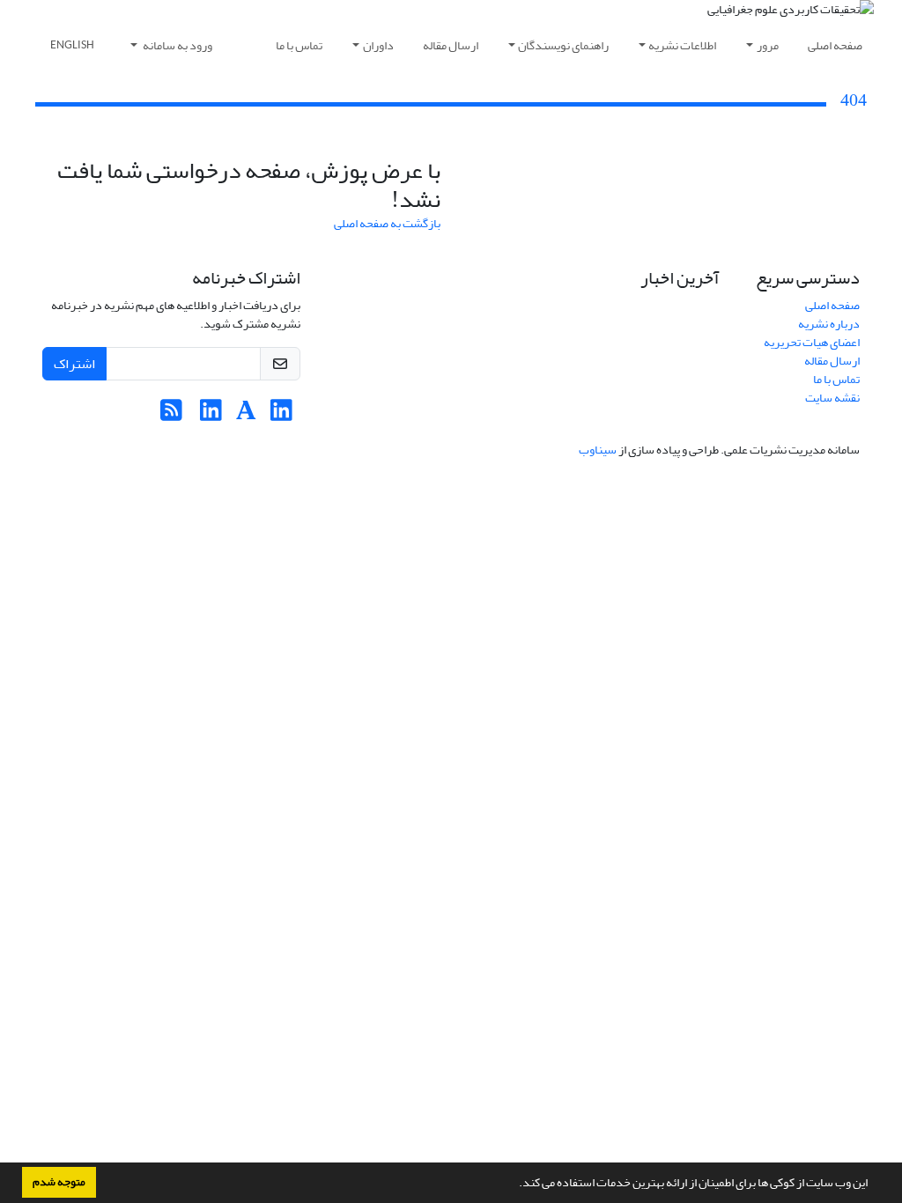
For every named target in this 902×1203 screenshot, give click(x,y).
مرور (768, 45)
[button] (514, 1184)
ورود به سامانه (176, 45)
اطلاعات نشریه (682, 45)
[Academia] (246, 415)
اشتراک (74, 364)
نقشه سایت (832, 398)
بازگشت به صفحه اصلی (387, 223)
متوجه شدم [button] (59, 1181)
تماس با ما (299, 45)
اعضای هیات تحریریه (812, 342)
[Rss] (171, 415)
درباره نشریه (829, 324)
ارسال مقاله (450, 45)
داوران (378, 45)
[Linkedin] (281, 415)
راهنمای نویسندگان (563, 45)
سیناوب (598, 449)
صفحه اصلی (835, 45)
